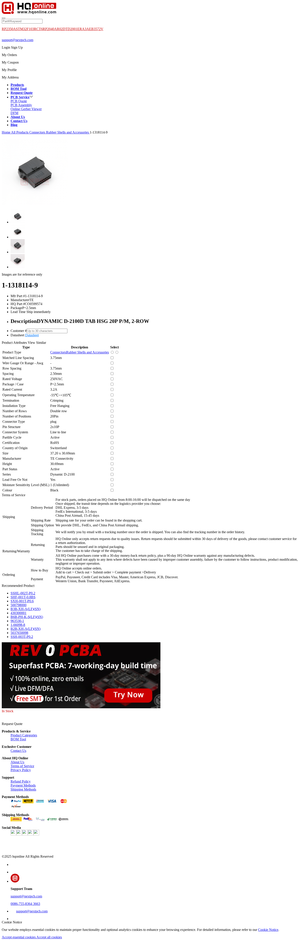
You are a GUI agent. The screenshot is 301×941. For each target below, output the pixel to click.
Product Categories (24, 735)
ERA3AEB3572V (90, 29)
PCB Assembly (21, 105)
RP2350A (9, 29)
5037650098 (19, 633)
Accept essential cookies (19, 937)
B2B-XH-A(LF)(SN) (26, 629)
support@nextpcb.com (17, 40)
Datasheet (32, 335)
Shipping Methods (23, 789)
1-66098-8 (18, 625)
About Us (17, 762)
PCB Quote (19, 101)
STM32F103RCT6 (29, 29)
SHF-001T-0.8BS (23, 597)
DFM (14, 113)
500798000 (18, 605)
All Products (19, 132)
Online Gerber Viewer (26, 109)
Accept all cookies (49, 937)
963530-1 (17, 621)
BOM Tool (18, 739)
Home (6, 132)
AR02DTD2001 (65, 29)
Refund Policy (21, 781)
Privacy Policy (21, 770)
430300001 (18, 613)
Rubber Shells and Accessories (68, 132)
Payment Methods (23, 785)
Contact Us (18, 750)
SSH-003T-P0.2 (22, 637)
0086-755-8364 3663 (25, 904)
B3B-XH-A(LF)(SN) (26, 609)
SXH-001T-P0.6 (22, 601)
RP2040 (48, 29)
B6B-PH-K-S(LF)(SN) (27, 617)
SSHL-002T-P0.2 (23, 593)
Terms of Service (22, 766)
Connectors (37, 132)
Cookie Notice (268, 930)
